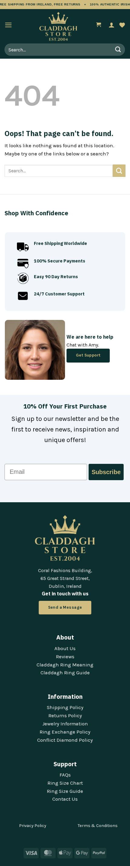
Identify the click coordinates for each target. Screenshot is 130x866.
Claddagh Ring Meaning (65, 665)
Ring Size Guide (65, 791)
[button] (8, 25)
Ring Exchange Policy (65, 732)
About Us (65, 648)
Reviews (65, 656)
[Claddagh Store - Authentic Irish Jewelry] (58, 26)
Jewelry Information (65, 724)
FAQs (65, 775)
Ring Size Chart (65, 783)
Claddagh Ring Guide (65, 673)
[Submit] (118, 49)
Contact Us (65, 799)
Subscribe (106, 472)
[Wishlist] (122, 24)
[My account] (112, 24)
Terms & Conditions (98, 825)
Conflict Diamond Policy (65, 740)
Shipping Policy (65, 707)
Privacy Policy (32, 825)
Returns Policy (65, 715)
